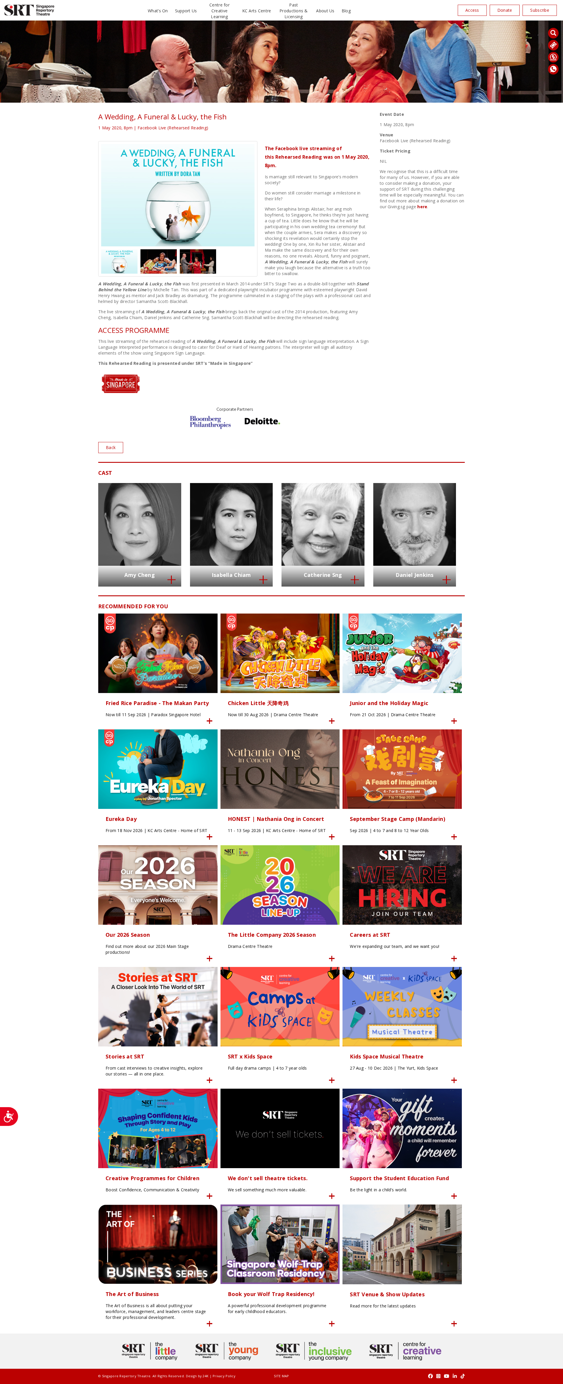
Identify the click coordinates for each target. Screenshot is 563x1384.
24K (205, 1376)
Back (111, 447)
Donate (504, 10)
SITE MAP (281, 1376)
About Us (325, 10)
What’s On (158, 10)
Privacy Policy (224, 1376)
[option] (178, 195)
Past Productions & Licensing (293, 10)
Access (472, 10)
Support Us (186, 10)
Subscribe (539, 10)
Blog (346, 10)
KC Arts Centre (256, 10)
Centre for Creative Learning (219, 10)
